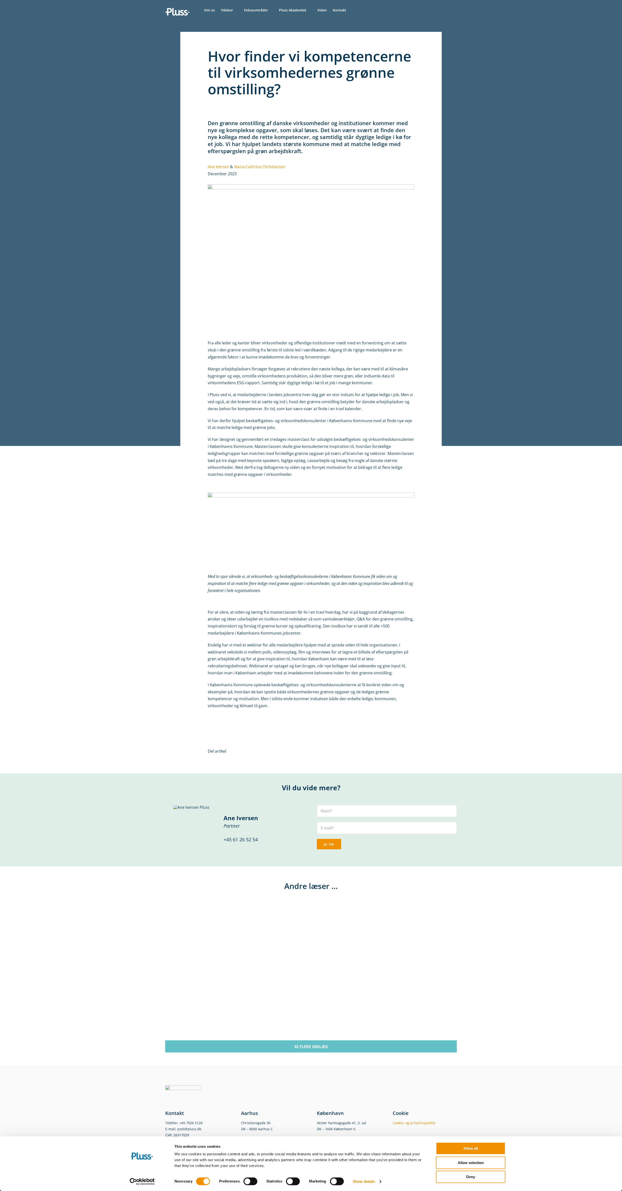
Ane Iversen (218, 166)
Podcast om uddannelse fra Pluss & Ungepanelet (231, 1000)
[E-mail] (405, 751)
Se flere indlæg (311, 1046)
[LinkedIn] (398, 751)
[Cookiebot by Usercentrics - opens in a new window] (142, 1181)
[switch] (250, 1181)
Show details (364, 1181)
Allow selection (471, 1163)
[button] (353, 10)
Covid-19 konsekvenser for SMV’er (378, 995)
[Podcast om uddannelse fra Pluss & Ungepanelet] (223, 905)
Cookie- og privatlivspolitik (414, 1123)
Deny (470, 1177)
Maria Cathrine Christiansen (259, 166)
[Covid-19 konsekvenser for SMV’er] (373, 905)
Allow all (470, 1148)
